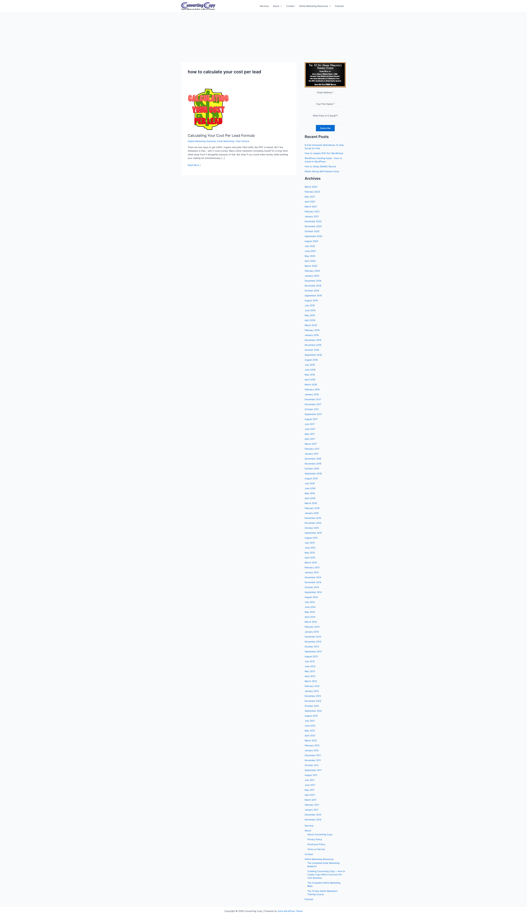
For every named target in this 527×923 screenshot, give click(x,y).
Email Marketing (225, 141)
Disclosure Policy (316, 844)
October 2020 (312, 231)
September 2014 (313, 592)
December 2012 (313, 696)
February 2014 (312, 626)
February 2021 (312, 211)
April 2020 (310, 261)
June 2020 (310, 251)
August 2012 (311, 715)
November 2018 (313, 345)
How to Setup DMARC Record (320, 166)
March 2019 (311, 325)
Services (264, 6)
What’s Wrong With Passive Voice (322, 171)
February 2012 (312, 745)
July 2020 (310, 246)
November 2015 (313, 523)
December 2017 (313, 399)
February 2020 (312, 270)
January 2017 (312, 453)
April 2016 (310, 498)
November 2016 (313, 463)
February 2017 (312, 448)
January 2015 (312, 572)
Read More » (194, 165)
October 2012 (312, 706)
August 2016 (311, 478)
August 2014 (311, 597)
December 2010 (313, 814)
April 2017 (310, 439)
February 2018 (312, 389)
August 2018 (311, 359)
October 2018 (312, 350)
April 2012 (310, 735)
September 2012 (313, 710)
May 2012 (310, 730)
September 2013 (313, 651)
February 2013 (312, 686)
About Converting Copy (319, 834)
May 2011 (309, 790)
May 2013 (310, 671)
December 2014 (313, 577)
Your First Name (325, 104)
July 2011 (309, 780)
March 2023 (311, 186)
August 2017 (311, 419)
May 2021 (310, 196)
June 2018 (310, 369)
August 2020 (311, 241)
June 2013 (310, 666)
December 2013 (313, 636)
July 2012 (310, 720)
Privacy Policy (314, 839)
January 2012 (312, 750)
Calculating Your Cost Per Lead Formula (221, 135)
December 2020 (313, 221)
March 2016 (311, 503)
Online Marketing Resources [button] (313, 6)
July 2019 (310, 305)
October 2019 (312, 290)
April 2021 (310, 201)
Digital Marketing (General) (202, 141)
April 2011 (310, 794)
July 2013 (310, 661)
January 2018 (312, 394)
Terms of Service (316, 849)
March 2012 (311, 740)
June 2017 (310, 429)
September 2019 (313, 295)
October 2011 (312, 765)
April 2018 (310, 379)
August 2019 (311, 300)
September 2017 (313, 414)
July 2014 (310, 602)
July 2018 (310, 364)
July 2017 (310, 424)
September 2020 (313, 236)
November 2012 (313, 701)
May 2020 (310, 256)
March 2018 (311, 384)
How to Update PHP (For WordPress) (324, 153)
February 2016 (312, 508)
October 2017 (312, 409)
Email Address (325, 92)
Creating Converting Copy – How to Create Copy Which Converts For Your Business (326, 874)
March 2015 (311, 562)
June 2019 (310, 310)
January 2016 (312, 513)
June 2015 (310, 547)
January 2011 (311, 809)
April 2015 (310, 557)
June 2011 (310, 785)
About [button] (276, 6)
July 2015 (310, 542)
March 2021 (311, 206)
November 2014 (313, 582)
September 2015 (313, 532)
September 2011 (313, 770)
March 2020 (311, 265)
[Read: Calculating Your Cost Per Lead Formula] (208, 109)
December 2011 (313, 755)
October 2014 (312, 587)
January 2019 (312, 335)
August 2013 (311, 656)
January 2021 (312, 216)
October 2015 (312, 528)
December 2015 (313, 518)
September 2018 (313, 354)
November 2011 (313, 760)
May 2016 (310, 493)
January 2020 (312, 275)
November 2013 (313, 641)
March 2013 (311, 681)
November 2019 (313, 285)
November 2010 (313, 819)
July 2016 (310, 483)
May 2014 (310, 612)
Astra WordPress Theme (290, 911)
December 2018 (313, 340)
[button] (280, 6)
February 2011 (312, 804)
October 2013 (312, 646)
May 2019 (310, 315)
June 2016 (310, 488)
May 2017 (310, 434)
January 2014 (312, 631)
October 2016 (312, 468)
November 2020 (313, 226)
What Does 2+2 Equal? (325, 115)
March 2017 (311, 443)
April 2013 (310, 676)
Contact (290, 6)
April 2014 (310, 617)
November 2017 (313, 404)
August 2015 (311, 537)
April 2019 (310, 320)
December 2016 (313, 458)
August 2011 (311, 775)
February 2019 (312, 330)
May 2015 (310, 552)
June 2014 (310, 607)
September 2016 (313, 473)
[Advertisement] (263, 33)
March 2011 (310, 799)
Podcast (339, 6)
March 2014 (311, 621)
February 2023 (312, 191)
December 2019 (313, 280)
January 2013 (312, 691)
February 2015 (312, 567)
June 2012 (310, 725)
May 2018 (310, 374)
